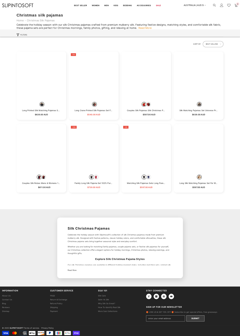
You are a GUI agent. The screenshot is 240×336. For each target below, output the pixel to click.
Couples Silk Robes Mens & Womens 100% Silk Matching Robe (41, 183)
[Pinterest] (164, 296)
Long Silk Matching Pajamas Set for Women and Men (198, 183)
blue (43, 177)
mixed (148, 104)
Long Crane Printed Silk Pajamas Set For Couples (94, 110)
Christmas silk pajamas (41, 20)
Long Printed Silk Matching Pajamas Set (41, 110)
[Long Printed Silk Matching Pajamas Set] (41, 76)
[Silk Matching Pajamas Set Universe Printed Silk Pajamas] (199, 76)
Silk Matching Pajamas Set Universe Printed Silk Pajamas (198, 110)
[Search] (214, 5)
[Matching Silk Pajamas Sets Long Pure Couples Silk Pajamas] (146, 149)
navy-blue (42, 104)
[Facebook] (149, 296)
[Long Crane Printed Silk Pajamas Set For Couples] (94, 76)
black (91, 177)
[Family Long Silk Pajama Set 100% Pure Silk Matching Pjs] (94, 149)
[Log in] (221, 5)
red (94, 104)
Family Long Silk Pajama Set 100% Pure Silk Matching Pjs (94, 183)
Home (20, 20)
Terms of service (31, 328)
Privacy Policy (47, 328)
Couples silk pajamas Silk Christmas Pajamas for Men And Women (146, 110)
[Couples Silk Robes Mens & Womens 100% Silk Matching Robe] (41, 149)
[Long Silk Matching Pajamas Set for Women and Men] (199, 149)
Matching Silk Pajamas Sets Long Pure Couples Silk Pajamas (146, 183)
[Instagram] (156, 296)
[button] (213, 44)
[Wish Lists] (229, 5)
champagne (199, 177)
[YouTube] (171, 296)
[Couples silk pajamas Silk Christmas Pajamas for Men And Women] (146, 76)
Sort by (197, 44)
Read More (72, 270)
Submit (195, 318)
